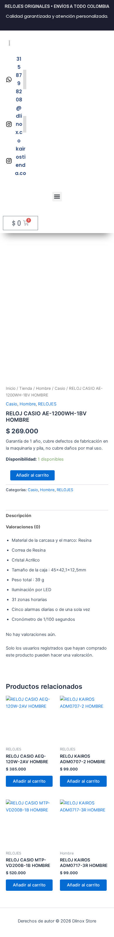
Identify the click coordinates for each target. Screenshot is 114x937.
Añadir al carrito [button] (29, 781)
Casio (60, 388)
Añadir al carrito (32, 475)
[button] (57, 196)
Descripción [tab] (18, 515)
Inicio (10, 388)
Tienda (25, 388)
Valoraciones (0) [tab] (23, 527)
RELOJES (47, 404)
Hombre (43, 388)
